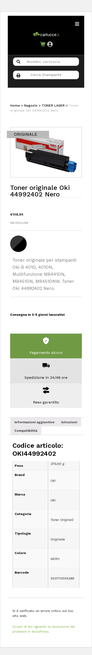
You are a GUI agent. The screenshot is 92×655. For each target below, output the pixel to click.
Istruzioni (69, 422)
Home (15, 105)
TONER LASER (53, 105)
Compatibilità (25, 430)
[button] (50, 44)
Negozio (31, 105)
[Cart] (42, 44)
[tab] (34, 422)
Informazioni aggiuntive (34, 422)
